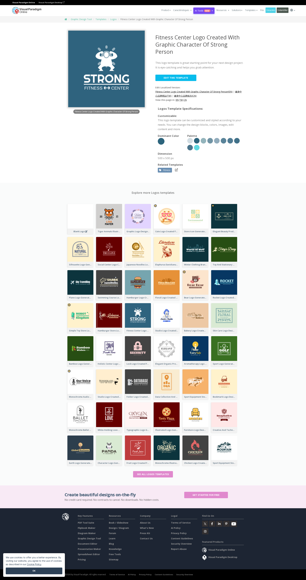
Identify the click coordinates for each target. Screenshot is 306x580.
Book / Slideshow (118, 522)
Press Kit (145, 533)
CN (185, 99)
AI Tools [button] (202, 10)
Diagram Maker (87, 533)
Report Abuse (179, 548)
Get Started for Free (206, 494)
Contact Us (146, 538)
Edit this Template (176, 77)
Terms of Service (181, 522)
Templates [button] (250, 10)
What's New (147, 527)
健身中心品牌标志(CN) (185, 95)
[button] (182, 10)
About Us (145, 522)
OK (34, 570)
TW (181, 99)
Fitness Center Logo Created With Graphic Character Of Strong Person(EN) (194, 91)
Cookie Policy (34, 564)
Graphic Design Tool (81, 19)
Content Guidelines (182, 538)
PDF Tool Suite (86, 522)
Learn (112, 538)
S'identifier (282, 10)
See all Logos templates (153, 474)
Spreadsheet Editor (89, 554)
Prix (262, 10)
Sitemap (113, 559)
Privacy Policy (179, 533)
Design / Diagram (119, 527)
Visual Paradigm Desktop (51, 2)
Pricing (82, 559)
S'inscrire (270, 10)
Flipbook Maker (86, 527)
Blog (111, 543)
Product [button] (165, 10)
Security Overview (181, 543)
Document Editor (87, 543)
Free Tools (115, 554)
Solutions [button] (236, 10)
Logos (113, 19)
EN (177, 99)
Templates (100, 19)
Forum (112, 533)
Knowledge (115, 548)
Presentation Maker (89, 548)
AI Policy (176, 527)
